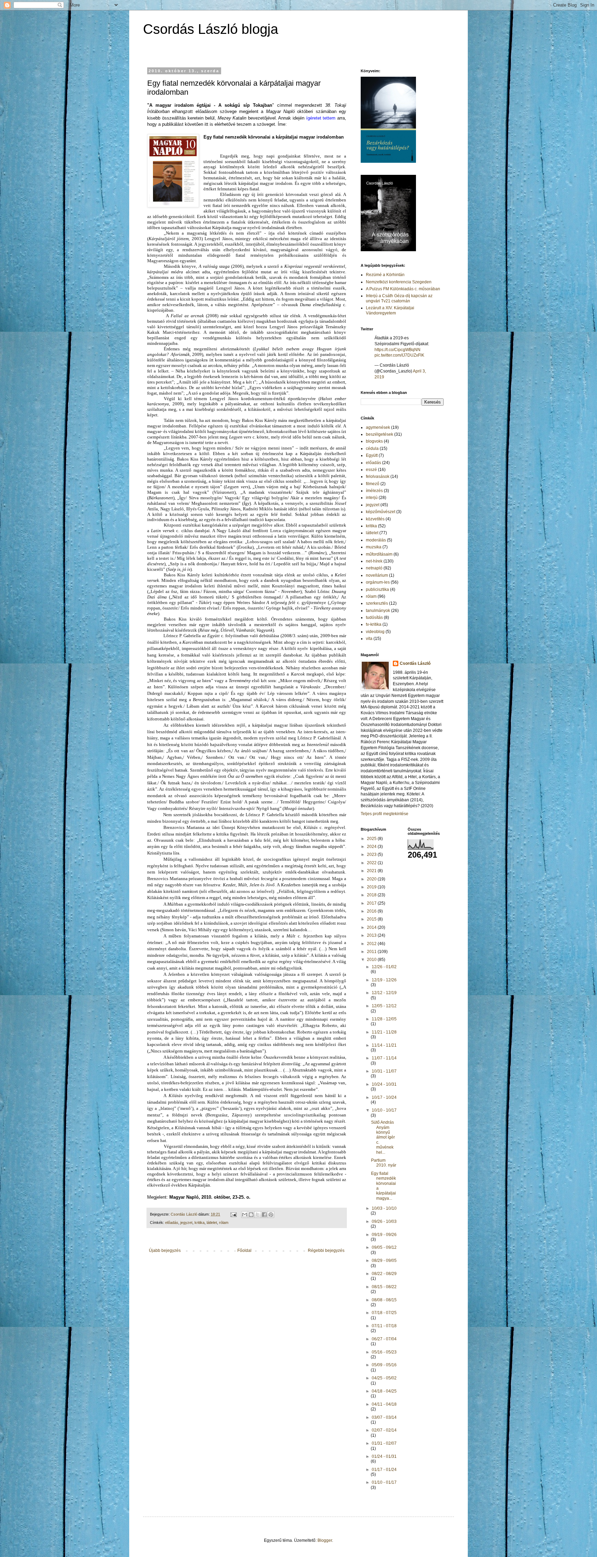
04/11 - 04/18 (384, 1404)
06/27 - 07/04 (384, 1339)
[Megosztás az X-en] (257, 1214)
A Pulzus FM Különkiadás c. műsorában (403, 288)
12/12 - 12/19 (384, 992)
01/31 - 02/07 (384, 1443)
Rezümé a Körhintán (385, 274)
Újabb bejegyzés (165, 1250)
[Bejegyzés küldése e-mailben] (233, 1214)
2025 (372, 838)
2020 (372, 879)
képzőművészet (380, 511)
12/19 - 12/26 (384, 980)
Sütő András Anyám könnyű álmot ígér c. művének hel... (383, 1137)
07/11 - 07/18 (384, 1325)
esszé (371, 469)
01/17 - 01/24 (384, 1469)
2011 (372, 951)
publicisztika (377, 589)
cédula (372, 448)
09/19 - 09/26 (384, 1234)
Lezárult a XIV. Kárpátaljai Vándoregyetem (390, 310)
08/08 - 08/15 (384, 1300)
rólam (223, 1222)
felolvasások (377, 476)
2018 (372, 895)
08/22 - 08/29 (384, 1273)
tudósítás (374, 617)
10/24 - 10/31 (384, 1084)
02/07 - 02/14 (384, 1430)
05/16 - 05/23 (384, 1352)
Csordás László (415, 663)
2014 (372, 927)
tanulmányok (378, 610)
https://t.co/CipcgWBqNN (397, 349)
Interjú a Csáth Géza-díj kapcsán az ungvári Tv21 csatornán (399, 298)
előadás (171, 1222)
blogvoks (374, 441)
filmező (372, 483)
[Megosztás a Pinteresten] (270, 1214)
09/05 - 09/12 (384, 1247)
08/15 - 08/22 (384, 1286)
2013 (372, 935)
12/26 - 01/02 (384, 966)
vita (369, 638)
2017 (372, 903)
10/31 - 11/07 (384, 1071)
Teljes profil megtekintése (384, 813)
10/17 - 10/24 (384, 1097)
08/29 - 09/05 (384, 1260)
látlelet (212, 1222)
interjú (372, 497)
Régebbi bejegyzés (326, 1250)
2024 (372, 846)
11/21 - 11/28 (384, 1032)
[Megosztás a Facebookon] (264, 1214)
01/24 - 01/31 (384, 1456)
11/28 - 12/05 (384, 1019)
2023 (372, 854)
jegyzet (186, 1222)
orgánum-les (378, 582)
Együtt (372, 455)
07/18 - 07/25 (384, 1312)
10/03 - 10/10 (384, 1208)
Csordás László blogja (210, 29)
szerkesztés (377, 603)
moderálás (376, 540)
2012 (372, 943)
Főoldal (244, 1250)
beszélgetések (379, 434)
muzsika (373, 547)
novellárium (377, 575)
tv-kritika (373, 624)
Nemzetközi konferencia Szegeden (399, 282)
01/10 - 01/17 (384, 1482)
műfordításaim (379, 554)
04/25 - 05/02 (384, 1378)
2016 (372, 911)
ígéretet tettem (321, 118)
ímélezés (374, 490)
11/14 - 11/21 (384, 1045)
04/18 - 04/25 (384, 1391)
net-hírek (374, 561)
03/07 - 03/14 (384, 1417)
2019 (372, 887)
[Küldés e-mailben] (244, 1214)
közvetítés (375, 519)
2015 (372, 919)
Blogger (325, 1540)
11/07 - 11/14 (384, 1058)
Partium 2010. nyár (383, 1163)
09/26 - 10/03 (384, 1221)
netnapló (374, 568)
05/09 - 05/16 (384, 1364)
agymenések (378, 427)
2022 (372, 862)
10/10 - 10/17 (384, 1110)
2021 (372, 870)
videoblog (375, 631)
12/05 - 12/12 (384, 1005)
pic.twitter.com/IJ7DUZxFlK (399, 355)
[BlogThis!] (251, 1214)
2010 (372, 959)
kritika (200, 1222)
